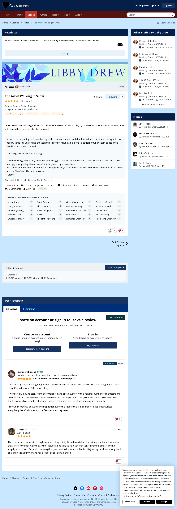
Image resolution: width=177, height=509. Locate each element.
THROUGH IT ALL (153, 135)
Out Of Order (145, 162)
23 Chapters (147, 47)
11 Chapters (147, 99)
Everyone (30, 188)
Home (8, 14)
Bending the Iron (147, 93)
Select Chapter (115, 267)
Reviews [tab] (11, 308)
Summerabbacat (26, 371)
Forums (19, 14)
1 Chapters (65, 185)
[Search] (171, 14)
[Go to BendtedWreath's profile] (135, 144)
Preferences (130, 502)
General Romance (32, 109)
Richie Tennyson (149, 126)
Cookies (91, 495)
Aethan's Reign (153, 154)
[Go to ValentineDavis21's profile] (135, 154)
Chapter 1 (12, 274)
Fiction (121, 87)
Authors (43, 14)
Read (55, 14)
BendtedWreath (149, 146)
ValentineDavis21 (150, 156)
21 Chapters (147, 73)
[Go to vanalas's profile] (135, 134)
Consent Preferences (109, 495)
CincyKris (22, 429)
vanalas (145, 136)
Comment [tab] (29, 308)
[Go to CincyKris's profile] (11, 431)
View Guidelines (115, 317)
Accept (164, 502)
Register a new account (37, 348)
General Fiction (20, 106)
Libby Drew (24, 86)
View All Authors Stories (153, 104)
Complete (42, 189)
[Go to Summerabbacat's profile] (11, 374)
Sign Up (168, 5)
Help (66, 14)
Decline (147, 502)
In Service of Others (148, 53)
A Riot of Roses (146, 143)
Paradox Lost (145, 67)
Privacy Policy (64, 495)
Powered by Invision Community (88, 504)
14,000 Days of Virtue (149, 80)
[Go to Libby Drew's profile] (17, 86)
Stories (31, 14)
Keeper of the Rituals (149, 41)
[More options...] (119, 372)
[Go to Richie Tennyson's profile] (135, 124)
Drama (20, 109)
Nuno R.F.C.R (148, 166)
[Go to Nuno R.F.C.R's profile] (135, 164)
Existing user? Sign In (146, 5)
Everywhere (160, 14)
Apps (78, 14)
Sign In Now (93, 345)
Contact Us (79, 495)
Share (98, 96)
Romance (32, 106)
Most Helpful (110, 363)
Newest (121, 363)
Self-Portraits (145, 123)
